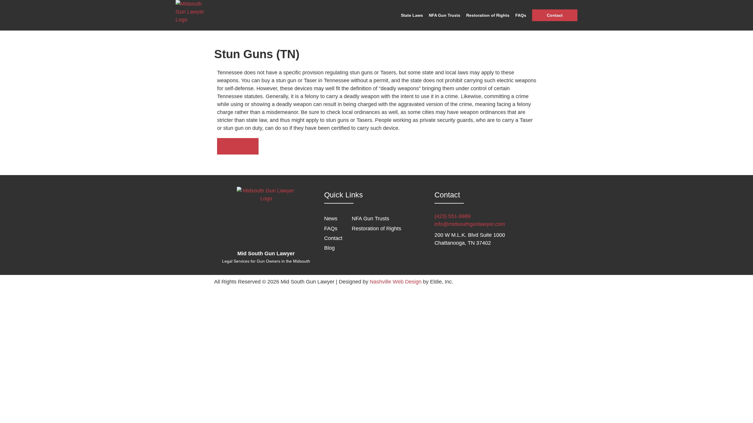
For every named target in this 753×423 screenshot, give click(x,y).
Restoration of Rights (487, 15)
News (330, 218)
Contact (555, 15)
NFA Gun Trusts (444, 15)
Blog (329, 248)
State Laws (412, 15)
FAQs (520, 15)
